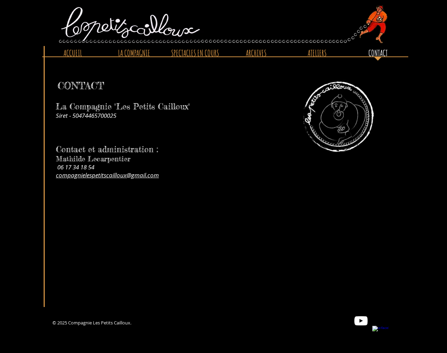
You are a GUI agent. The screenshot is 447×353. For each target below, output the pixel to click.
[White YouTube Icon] (361, 321)
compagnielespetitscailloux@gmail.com (107, 175)
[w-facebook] (380, 334)
